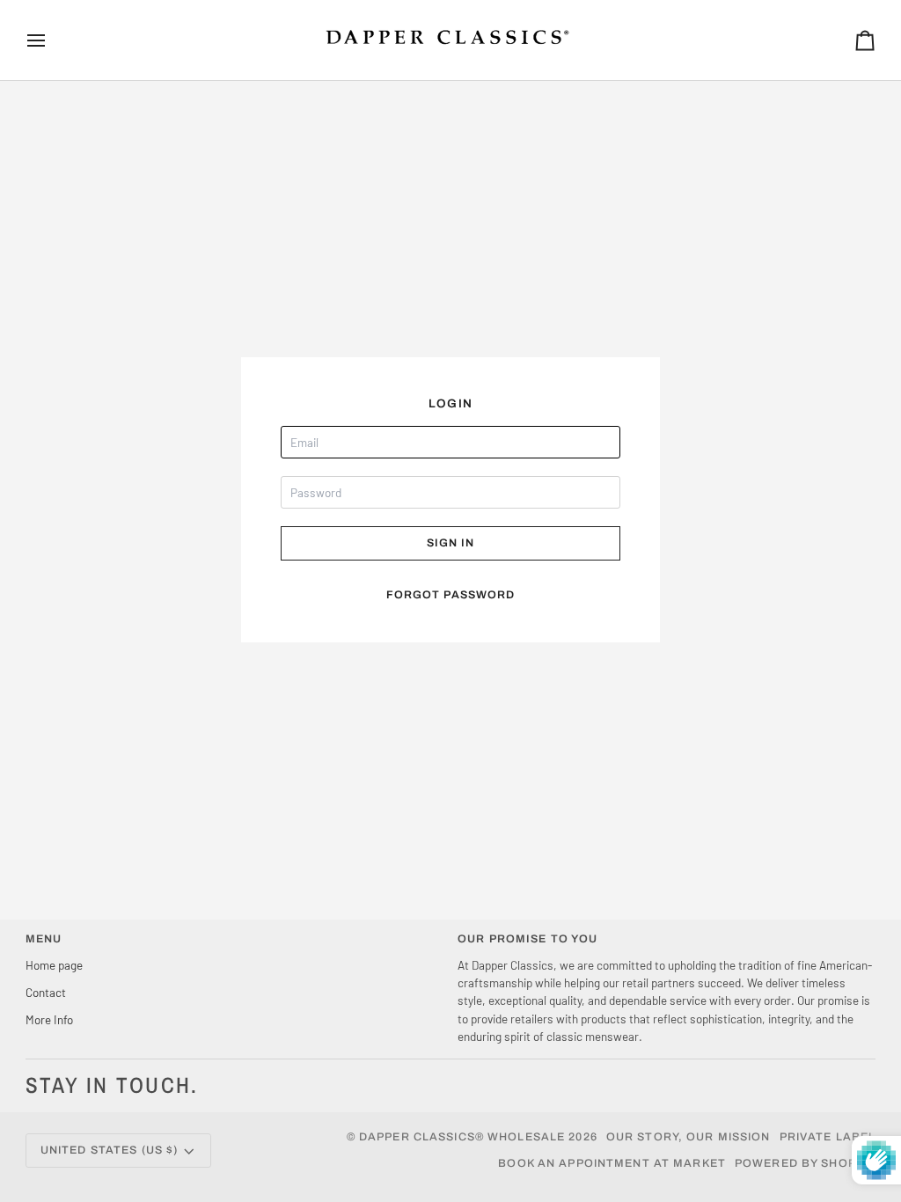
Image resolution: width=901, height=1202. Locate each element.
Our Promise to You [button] (527, 939)
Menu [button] (44, 939)
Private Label (828, 1137)
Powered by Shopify (805, 1163)
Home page (54, 964)
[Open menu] (52, 40)
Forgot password (451, 595)
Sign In (451, 543)
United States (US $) (109, 1150)
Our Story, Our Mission (688, 1137)
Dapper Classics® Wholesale (462, 1137)
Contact (46, 992)
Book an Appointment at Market (612, 1163)
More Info (49, 1019)
